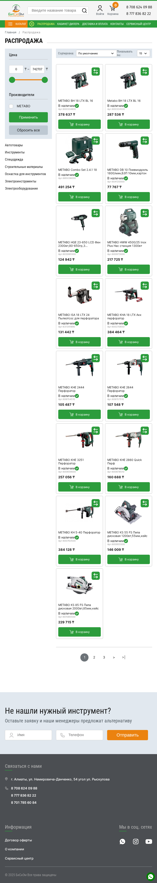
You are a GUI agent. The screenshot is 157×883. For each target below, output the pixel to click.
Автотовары (14, 145)
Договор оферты (18, 840)
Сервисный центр (138, 24)
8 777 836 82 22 (138, 14)
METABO (23, 106)
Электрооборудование (21, 188)
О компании (14, 849)
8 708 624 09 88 (139, 7)
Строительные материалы (24, 167)
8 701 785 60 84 (24, 803)
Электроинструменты (20, 181)
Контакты (117, 24)
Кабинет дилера (68, 24)
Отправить (128, 735)
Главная (10, 32)
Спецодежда (14, 159)
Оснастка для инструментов (25, 174)
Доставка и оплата (95, 24)
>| (123, 657)
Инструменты (15, 152)
